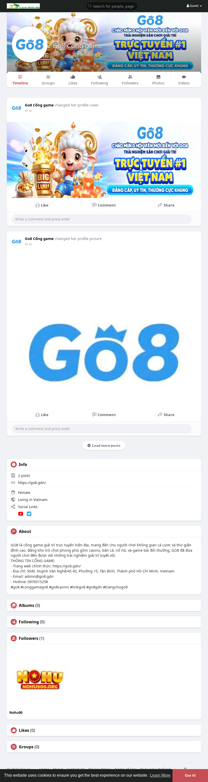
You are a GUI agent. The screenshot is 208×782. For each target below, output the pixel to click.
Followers (28, 638)
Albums (26, 605)
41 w (28, 110)
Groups (26, 747)
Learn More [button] (160, 775)
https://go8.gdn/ (32, 482)
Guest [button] (194, 5)
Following (29, 622)
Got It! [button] (190, 775)
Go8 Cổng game (78, 45)
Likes (24, 730)
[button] (112, 6)
